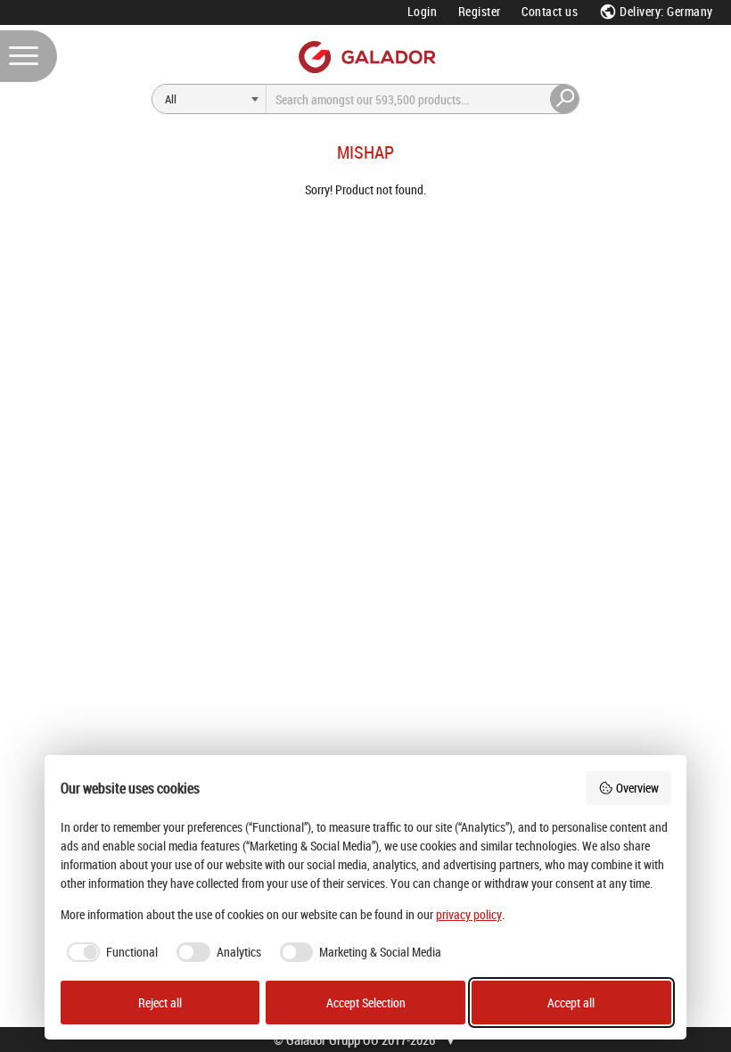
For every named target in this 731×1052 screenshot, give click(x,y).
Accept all (571, 1002)
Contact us (550, 11)
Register (479, 11)
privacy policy (469, 914)
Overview (637, 787)
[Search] (565, 99)
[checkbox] (110, 952)
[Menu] (28, 56)
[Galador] (366, 56)
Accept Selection (366, 1002)
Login (422, 11)
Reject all (160, 1002)
